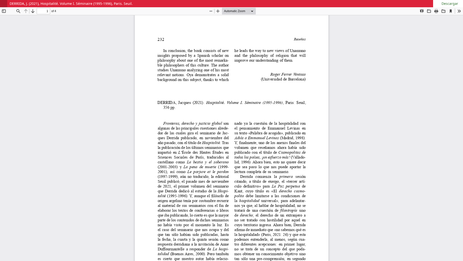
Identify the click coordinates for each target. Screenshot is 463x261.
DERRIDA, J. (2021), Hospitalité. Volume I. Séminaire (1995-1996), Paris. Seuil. (71, 3)
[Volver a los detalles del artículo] (3, 3)
